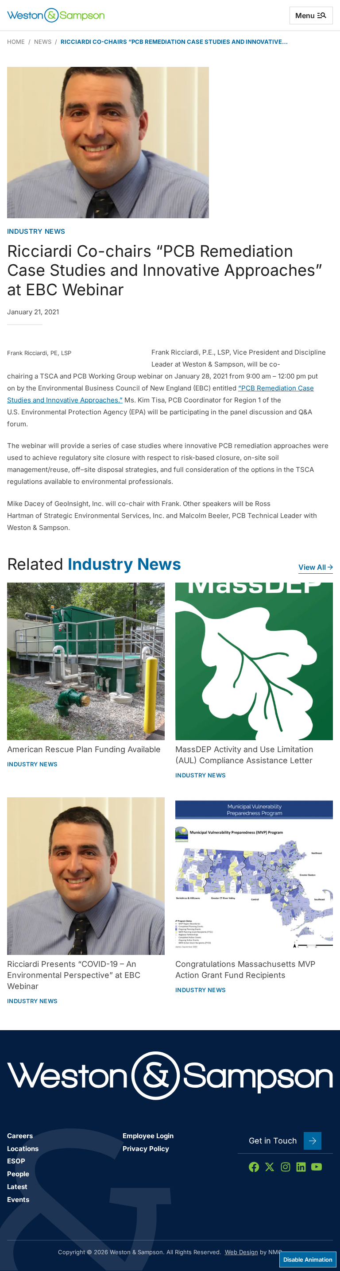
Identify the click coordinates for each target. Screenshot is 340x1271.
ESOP (16, 1161)
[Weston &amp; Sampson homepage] (55, 15)
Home (16, 41)
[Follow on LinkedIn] (301, 1167)
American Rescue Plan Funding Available (84, 749)
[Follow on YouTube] (316, 1167)
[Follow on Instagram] (285, 1167)
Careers (20, 1136)
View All (312, 567)
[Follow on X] (269, 1167)
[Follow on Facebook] (254, 1167)
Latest (17, 1186)
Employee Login (148, 1136)
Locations (23, 1148)
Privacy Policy (146, 1148)
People (18, 1174)
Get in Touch (273, 1140)
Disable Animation (307, 1259)
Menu (305, 15)
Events (18, 1199)
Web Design (241, 1252)
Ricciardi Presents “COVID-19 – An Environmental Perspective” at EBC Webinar (73, 975)
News (42, 41)
